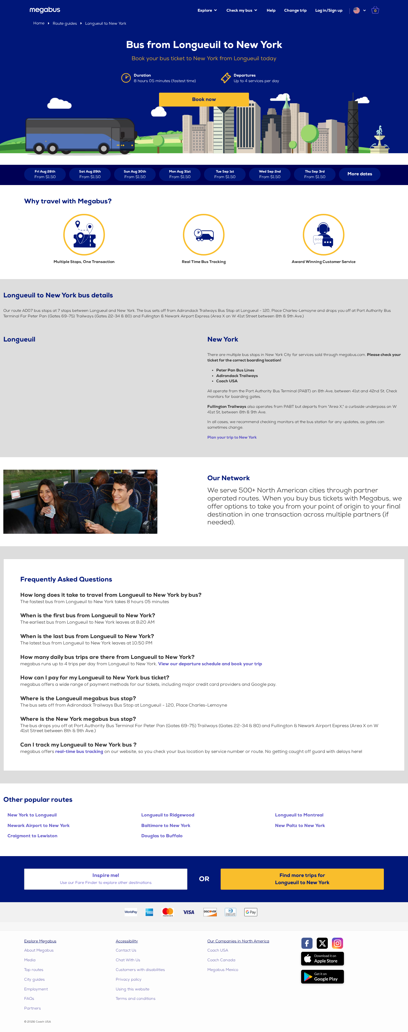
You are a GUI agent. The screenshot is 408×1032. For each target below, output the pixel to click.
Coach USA (217, 950)
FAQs (29, 998)
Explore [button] (205, 10)
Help (271, 10)
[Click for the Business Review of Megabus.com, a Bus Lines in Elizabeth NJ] (274, 911)
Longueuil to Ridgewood (167, 815)
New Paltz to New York (300, 825)
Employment (36, 989)
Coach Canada (221, 960)
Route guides (65, 23)
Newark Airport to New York (38, 825)
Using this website (132, 989)
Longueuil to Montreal (299, 815)
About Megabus (39, 950)
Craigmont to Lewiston (32, 836)
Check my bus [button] (239, 10)
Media (30, 960)
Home (38, 23)
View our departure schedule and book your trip (210, 664)
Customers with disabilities (140, 969)
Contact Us (126, 950)
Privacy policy (129, 979)
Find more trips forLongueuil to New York (302, 878)
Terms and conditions (135, 998)
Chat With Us (128, 960)
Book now (204, 99)
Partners (32, 1008)
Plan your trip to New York (232, 437)
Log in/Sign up (328, 10)
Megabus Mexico (222, 969)
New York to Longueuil (32, 815)
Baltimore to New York (165, 825)
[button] (359, 10)
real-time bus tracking (79, 751)
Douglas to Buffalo (162, 836)
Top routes (33, 969)
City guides (34, 979)
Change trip (295, 10)
